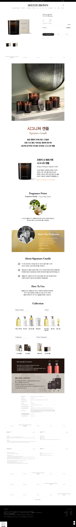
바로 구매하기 (48, 34)
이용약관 (67, 511)
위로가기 (34, 432)
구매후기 (51, 57)
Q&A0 (47, 38)
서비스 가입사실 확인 (12, 513)
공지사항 (67, 513)
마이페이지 (71, 512)
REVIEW (43, 38)
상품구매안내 (25, 57)
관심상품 (66, 34)
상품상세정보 (12, 57)
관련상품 (38, 57)
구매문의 (64, 57)
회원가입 (71, 511)
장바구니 (58, 34)
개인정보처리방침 (66, 512)
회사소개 (68, 509)
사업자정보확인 (33, 512)
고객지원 (71, 509)
